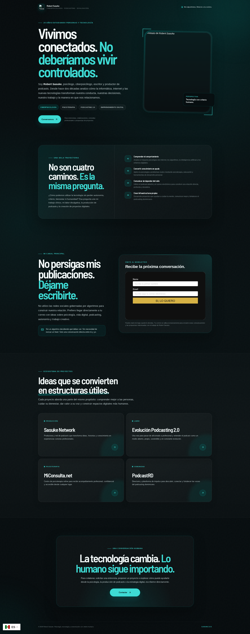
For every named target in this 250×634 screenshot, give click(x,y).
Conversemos (48, 119)
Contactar (123, 592)
